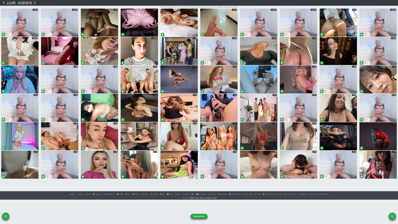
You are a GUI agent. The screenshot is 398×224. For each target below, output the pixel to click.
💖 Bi (192, 194)
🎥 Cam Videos (301, 194)
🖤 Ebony (80, 194)
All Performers (209, 198)
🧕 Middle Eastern (109, 194)
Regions (193, 198)
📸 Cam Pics (312, 194)
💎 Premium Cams (235, 194)
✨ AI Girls (257, 194)
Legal (215, 198)
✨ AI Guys (278, 194)
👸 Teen (128, 194)
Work (197, 198)
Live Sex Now (199, 216)
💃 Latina (88, 194)
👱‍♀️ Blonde (136, 194)
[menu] (5, 216)
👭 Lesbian (185, 194)
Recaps (202, 198)
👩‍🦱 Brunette (145, 194)
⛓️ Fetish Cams (247, 194)
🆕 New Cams (200, 194)
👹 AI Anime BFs (289, 194)
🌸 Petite (170, 194)
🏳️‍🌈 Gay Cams (211, 194)
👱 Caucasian (97, 194)
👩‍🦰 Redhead (154, 194)
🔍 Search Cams (323, 194)
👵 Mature (120, 194)
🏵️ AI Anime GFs (268, 194)
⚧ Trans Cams (222, 194)
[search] (392, 216)
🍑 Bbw (162, 194)
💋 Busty (177, 194)
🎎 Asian (72, 194)
